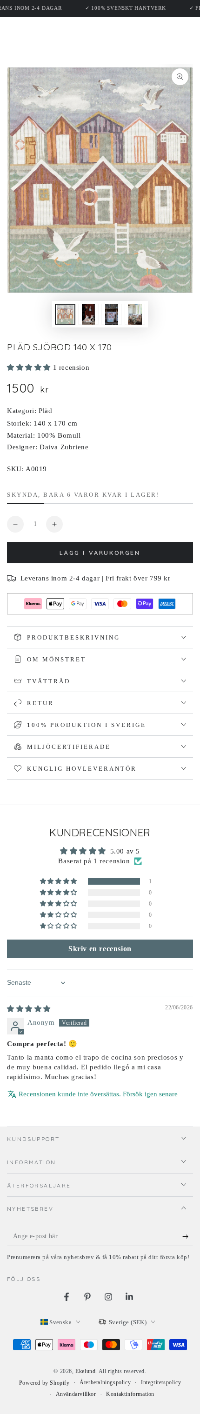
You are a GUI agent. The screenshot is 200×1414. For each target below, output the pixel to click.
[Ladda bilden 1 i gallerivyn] (65, 314)
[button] (30, 367)
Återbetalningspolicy (105, 1382)
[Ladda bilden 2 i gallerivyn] (88, 314)
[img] (29, 1009)
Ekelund (85, 1371)
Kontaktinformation (130, 1394)
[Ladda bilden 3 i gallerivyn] (111, 314)
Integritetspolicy (161, 1382)
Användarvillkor (76, 1394)
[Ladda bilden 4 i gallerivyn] (135, 314)
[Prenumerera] (187, 1237)
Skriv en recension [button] (100, 949)
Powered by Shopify (44, 1383)
